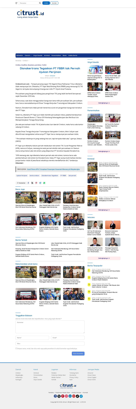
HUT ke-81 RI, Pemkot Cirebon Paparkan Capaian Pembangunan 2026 (112, 126)
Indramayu (19, 377)
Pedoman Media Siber (58, 375)
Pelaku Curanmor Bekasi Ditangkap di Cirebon (107, 199)
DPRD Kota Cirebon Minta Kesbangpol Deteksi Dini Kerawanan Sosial (111, 94)
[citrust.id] (30, 14)
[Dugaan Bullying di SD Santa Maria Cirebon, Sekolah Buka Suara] (50, 219)
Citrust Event (92, 380)
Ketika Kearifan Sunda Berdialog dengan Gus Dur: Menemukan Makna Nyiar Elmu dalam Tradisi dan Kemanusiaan (95, 250)
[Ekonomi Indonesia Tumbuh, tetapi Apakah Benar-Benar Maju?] (112, 225)
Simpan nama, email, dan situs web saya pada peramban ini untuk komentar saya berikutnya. (47, 348)
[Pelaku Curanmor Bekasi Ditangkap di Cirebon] (92, 201)
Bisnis (65, 55)
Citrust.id (90, 373)
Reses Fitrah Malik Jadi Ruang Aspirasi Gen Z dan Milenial (112, 77)
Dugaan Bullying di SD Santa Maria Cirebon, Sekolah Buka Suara (48, 229)
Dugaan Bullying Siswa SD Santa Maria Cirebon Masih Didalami (105, 279)
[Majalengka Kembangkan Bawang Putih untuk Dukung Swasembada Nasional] (95, 118)
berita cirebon (34, 175)
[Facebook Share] (28, 182)
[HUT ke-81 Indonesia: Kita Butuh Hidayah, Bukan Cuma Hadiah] (95, 225)
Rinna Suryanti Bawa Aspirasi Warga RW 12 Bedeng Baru (95, 77)
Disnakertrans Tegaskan (50, 175)
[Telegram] (81, 396)
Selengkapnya (103, 103)
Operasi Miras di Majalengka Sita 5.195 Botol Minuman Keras (26, 206)
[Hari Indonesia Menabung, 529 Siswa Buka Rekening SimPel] (26, 219)
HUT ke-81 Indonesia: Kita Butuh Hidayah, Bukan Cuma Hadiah (94, 233)
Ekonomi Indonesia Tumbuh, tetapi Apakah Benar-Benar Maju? (112, 233)
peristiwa (38, 65)
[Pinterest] (62, 396)
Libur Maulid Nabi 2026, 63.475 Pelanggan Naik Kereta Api (49, 206)
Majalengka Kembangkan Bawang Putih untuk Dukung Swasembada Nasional (95, 126)
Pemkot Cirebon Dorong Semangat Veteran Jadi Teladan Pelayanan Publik (95, 143)
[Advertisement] (68, 38)
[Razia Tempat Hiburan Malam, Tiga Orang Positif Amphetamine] (92, 190)
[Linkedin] (70, 396)
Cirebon (18, 65)
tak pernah (72, 175)
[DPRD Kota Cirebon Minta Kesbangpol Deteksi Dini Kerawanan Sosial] (112, 86)
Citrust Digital (92, 377)
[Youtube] (73, 396)
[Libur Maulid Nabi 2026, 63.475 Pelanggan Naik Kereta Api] (50, 197)
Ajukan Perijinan (22, 175)
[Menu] (17, 3)
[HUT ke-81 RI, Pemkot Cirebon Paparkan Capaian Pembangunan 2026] (112, 118)
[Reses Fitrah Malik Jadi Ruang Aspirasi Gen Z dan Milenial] (112, 69)
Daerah (27, 55)
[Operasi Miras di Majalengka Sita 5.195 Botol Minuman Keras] (26, 197)
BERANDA (20, 55)
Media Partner (56, 377)
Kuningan (19, 380)
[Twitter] (59, 396)
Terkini (44, 65)
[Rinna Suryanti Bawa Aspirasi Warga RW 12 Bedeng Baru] (95, 69)
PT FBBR (63, 175)
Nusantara (31, 65)
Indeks (46, 3)
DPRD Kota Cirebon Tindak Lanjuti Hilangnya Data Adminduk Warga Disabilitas (94, 94)
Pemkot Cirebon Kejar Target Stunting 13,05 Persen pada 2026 (112, 143)
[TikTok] (77, 396)
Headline (24, 65)
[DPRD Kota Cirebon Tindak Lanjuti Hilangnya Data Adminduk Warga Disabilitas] (95, 86)
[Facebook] (55, 396)
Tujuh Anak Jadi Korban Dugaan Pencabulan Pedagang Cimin (73, 229)
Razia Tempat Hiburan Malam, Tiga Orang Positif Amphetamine (109, 189)
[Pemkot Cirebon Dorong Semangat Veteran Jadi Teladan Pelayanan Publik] (95, 135)
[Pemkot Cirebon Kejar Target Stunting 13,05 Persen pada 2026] (112, 135)
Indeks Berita (72, 55)
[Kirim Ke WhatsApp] (44, 182)
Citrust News (92, 375)
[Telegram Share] (40, 182)
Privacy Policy (73, 377)
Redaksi (53, 373)
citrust (47, 76)
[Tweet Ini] (32, 182)
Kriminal (47, 55)
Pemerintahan (56, 55)
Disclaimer (72, 375)
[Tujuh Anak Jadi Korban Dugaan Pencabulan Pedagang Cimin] (74, 219)
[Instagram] (66, 396)
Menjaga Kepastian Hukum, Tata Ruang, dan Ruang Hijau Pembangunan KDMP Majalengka (112, 250)
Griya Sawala (37, 55)
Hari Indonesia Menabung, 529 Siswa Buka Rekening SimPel (25, 228)
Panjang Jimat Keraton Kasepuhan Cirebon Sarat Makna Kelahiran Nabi (71, 207)
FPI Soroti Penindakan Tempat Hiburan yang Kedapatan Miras (104, 293)
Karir (70, 380)
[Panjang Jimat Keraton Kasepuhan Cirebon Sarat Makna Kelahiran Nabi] (74, 197)
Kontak (54, 3)
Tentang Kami (74, 373)
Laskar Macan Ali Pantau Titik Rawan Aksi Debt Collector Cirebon (106, 286)
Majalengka (19, 375)
